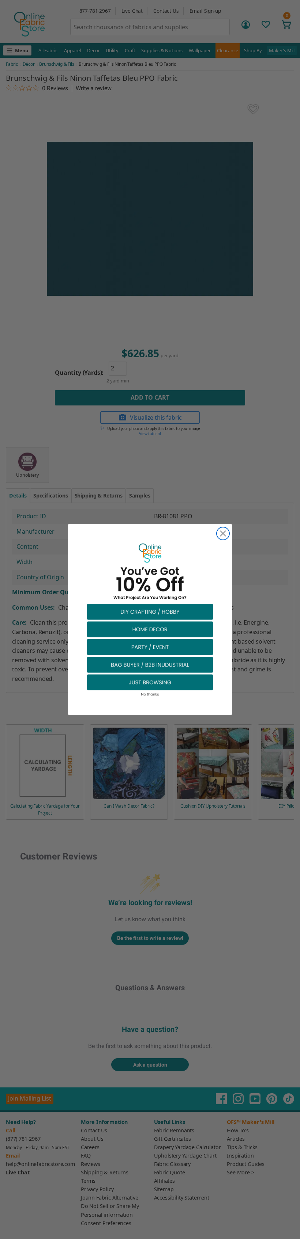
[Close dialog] (223, 533)
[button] (150, 611)
